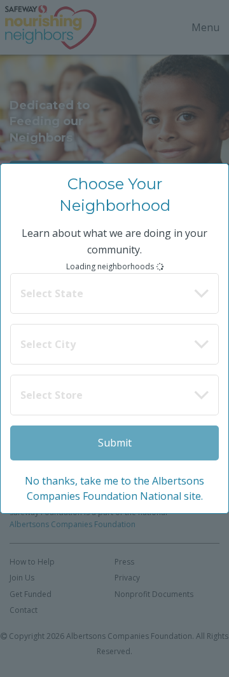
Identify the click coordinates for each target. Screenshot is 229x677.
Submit (115, 443)
